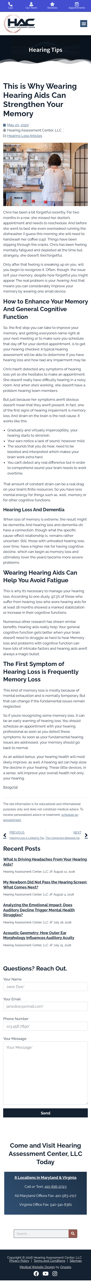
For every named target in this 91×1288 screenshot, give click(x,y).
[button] (83, 23)
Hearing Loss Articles (24, 136)
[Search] (73, 1234)
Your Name (12, 979)
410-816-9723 (55, 1186)
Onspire (65, 1267)
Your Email (12, 999)
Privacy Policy (19, 1261)
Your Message (14, 1038)
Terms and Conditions (49, 1261)
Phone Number (16, 1019)
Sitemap (76, 1261)
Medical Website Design (37, 1267)
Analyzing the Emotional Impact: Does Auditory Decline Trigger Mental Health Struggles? (39, 910)
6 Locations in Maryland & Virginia (45, 1177)
